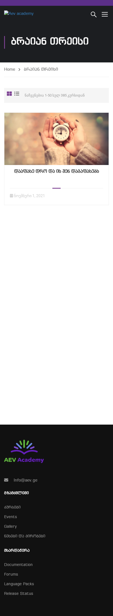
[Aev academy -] (22, 14)
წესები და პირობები (24, 536)
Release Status (18, 594)
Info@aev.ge (25, 480)
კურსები (12, 507)
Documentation (18, 565)
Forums (11, 575)
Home (9, 69)
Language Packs (19, 584)
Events (10, 517)
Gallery (10, 527)
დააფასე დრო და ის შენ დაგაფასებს (56, 171)
